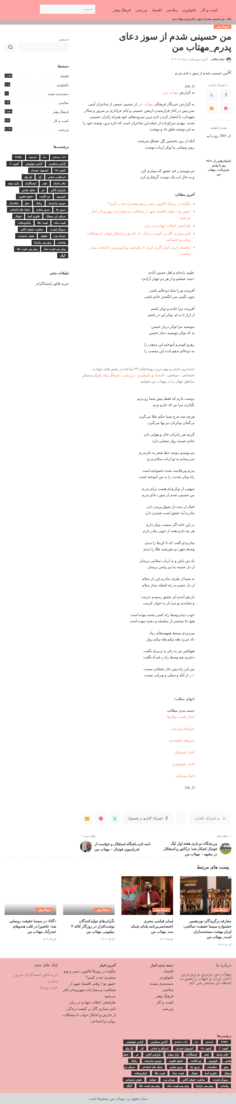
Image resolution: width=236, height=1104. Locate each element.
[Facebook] (225, 95)
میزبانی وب (59, 235)
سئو (27, 203)
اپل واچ (28, 177)
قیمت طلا (42, 222)
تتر (42, 190)
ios (44, 157)
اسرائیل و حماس (56, 177)
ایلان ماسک (59, 183)
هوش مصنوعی (26, 235)
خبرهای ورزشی (183, 728)
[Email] (211, 108)
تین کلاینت (44, 196)
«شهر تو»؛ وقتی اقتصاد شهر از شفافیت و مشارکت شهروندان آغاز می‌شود (89, 990)
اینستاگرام (30, 183)
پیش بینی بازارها (42, 242)
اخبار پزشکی (185, 776)
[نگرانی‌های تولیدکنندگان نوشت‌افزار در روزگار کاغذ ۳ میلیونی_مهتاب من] (89, 895)
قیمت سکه (59, 222)
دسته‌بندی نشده (58, 94)
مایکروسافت (24, 222)
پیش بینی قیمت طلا (27, 249)
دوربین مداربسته (56, 203)
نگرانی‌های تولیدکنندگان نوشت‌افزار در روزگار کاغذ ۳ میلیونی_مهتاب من (93, 926)
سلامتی (64, 103)
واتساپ (61, 242)
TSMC (18, 157)
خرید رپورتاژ (48, 987)
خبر (192, 675)
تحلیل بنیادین (28, 190)
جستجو (64, 39)
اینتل (44, 183)
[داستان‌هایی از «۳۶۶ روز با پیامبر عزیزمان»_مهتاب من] (219, 145)
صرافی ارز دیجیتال (55, 216)
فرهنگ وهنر (222, 26)
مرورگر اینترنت (57, 229)
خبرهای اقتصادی (182, 740)
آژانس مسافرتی (57, 163)
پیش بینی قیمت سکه (54, 249)
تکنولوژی (144, 375)
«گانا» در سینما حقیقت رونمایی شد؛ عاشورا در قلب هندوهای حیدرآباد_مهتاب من (32, 926)
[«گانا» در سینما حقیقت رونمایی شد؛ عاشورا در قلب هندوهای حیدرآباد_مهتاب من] (30, 895)
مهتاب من (170, 92)
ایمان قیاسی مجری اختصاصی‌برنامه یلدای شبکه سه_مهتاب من (152, 926)
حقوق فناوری (26, 196)
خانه (229, 18)
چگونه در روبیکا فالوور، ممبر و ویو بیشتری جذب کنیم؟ (149, 203)
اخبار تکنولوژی (183, 764)
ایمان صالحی (217, 59)
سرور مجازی (43, 209)
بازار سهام (13, 183)
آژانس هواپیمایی (33, 163)
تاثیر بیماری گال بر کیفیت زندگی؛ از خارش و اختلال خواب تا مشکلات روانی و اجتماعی (89, 1015)
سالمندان (14, 203)
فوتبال (18, 216)
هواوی (44, 235)
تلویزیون (60, 196)
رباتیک (39, 203)
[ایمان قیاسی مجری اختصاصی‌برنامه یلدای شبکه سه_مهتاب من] (147, 895)
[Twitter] (211, 95)
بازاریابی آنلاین (58, 190)
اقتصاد (159, 375)
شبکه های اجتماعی (20, 209)
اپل (39, 177)
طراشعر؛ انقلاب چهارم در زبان (167, 226)
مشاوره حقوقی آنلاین (32, 229)
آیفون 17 (14, 163)
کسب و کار (61, 121)
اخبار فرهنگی (184, 752)
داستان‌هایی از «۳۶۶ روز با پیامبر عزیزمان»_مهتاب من (218, 167)
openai (33, 157)
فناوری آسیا (34, 216)
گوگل (62, 255)
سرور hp (60, 209)
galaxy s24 (59, 157)
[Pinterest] (225, 108)
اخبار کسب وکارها (181, 717)
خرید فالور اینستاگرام (52, 283)
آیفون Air (60, 170)
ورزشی (128, 375)
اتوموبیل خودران (39, 170)
